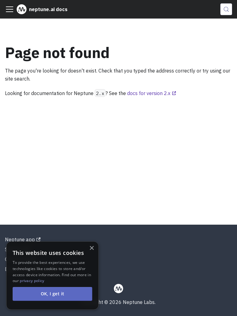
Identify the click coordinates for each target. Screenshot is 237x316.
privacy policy (32, 280)
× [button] (91, 248)
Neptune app (20, 239)
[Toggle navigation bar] (9, 9)
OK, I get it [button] (52, 294)
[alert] (52, 275)
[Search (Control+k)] (226, 9)
